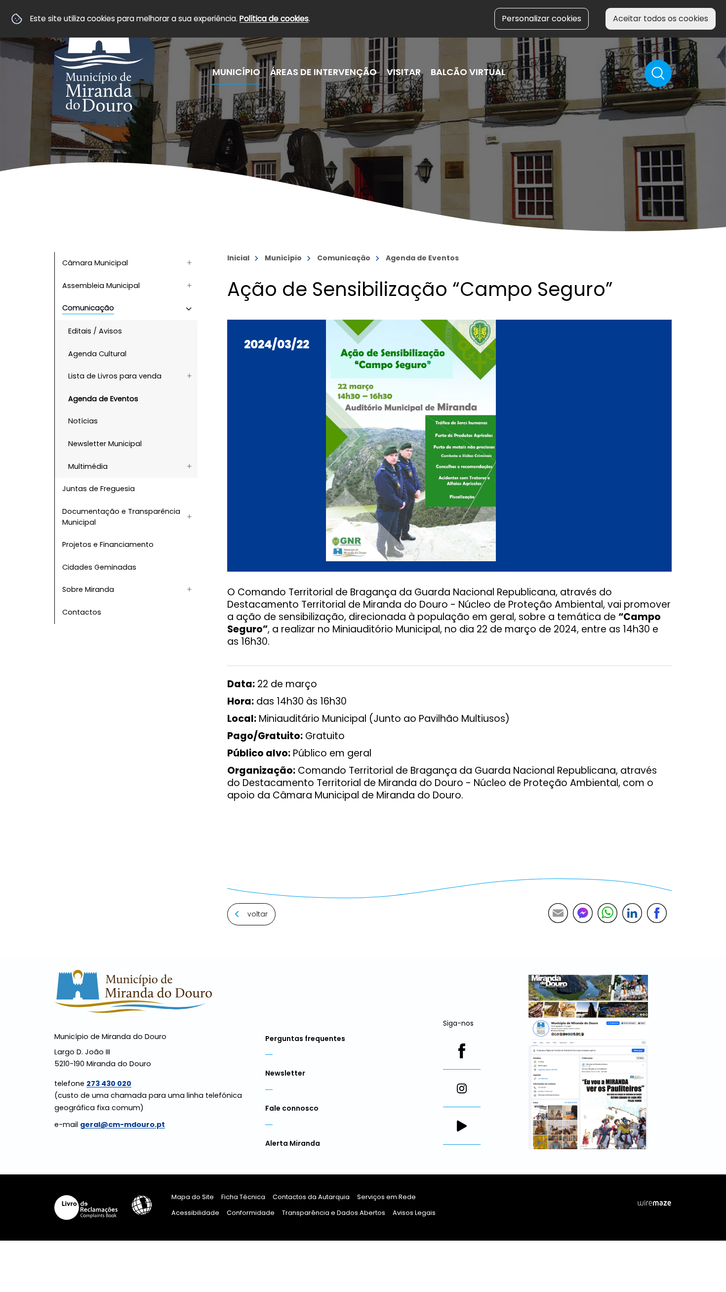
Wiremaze (654, 1202)
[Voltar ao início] (99, 61)
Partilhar (657, 913)
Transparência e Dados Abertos (333, 1213)
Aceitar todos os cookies (660, 18)
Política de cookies (274, 18)
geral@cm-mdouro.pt (122, 1124)
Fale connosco (292, 1108)
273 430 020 (108, 1083)
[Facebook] (462, 1051)
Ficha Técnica (243, 1197)
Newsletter (285, 1073)
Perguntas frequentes (305, 1038)
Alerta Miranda (292, 1143)
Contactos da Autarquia (311, 1197)
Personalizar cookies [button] (541, 18)
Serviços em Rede (386, 1197)
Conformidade (251, 1213)
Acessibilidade (142, 1205)
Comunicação (343, 258)
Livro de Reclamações (86, 1207)
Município (283, 258)
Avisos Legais (414, 1213)
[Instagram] (462, 1088)
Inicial (238, 258)
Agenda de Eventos (422, 258)
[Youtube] (462, 1126)
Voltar (257, 914)
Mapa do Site (192, 1197)
